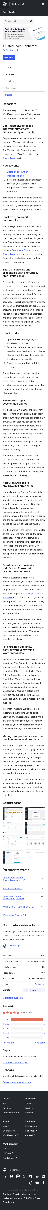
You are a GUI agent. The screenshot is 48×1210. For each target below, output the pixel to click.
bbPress (8, 1153)
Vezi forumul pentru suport (15, 1062)
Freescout (8, 597)
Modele (29, 1112)
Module (29, 1108)
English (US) (40, 984)
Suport (8, 95)
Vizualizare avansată (13, 998)
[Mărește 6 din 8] (41, 825)
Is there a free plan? (12, 888)
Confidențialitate (11, 1112)
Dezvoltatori (9, 1130)
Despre (6, 1098)
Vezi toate (40, 1042)
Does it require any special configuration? (13, 897)
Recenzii (9, 74)
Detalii (8, 67)
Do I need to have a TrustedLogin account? (14, 878)
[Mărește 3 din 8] (19, 839)
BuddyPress (10, 1158)
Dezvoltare (10, 88)
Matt (6, 1148)
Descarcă (8, 57)
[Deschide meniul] (43, 4)
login (25, 990)
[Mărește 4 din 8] (19, 854)
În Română (14, 1170)
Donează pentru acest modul (17, 1082)
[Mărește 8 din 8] (41, 851)
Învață (6, 1121)
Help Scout (33, 593)
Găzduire (7, 1108)
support (41, 990)
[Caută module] (31, 21)
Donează (31, 1130)
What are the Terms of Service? (18, 907)
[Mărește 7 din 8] (41, 840)
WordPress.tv (11, 1135)
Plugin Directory (10, 12)
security (32, 990)
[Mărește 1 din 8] (19, 810)
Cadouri (30, 1135)
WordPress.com (12, 1144)
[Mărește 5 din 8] (41, 810)
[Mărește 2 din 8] (19, 825)
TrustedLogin (12, 50)
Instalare (9, 81)
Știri (4, 1103)
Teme (28, 1103)
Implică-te (30, 1121)
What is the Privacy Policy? (16, 915)
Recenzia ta (8, 1042)
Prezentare (30, 1098)
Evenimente (31, 1126)
